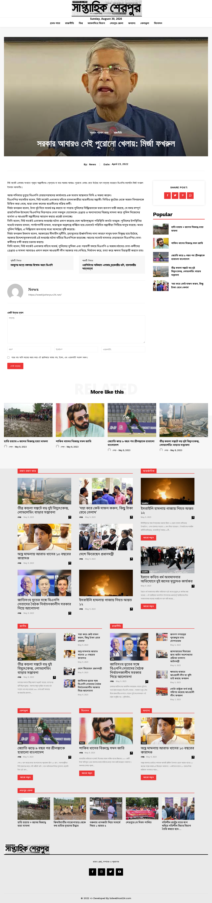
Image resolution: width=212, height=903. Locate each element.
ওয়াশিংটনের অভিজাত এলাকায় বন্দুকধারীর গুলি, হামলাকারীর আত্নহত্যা (109, 267)
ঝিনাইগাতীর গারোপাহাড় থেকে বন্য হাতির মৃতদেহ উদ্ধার (70, 824)
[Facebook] (167, 195)
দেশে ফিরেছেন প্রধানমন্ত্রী (96, 554)
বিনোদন (85, 710)
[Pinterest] (182, 195)
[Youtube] (119, 872)
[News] (15, 292)
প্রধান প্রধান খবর (99, 132)
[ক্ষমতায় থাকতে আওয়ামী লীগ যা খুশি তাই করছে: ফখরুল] (162, 674)
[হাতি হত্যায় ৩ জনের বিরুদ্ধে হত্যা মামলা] (160, 229)
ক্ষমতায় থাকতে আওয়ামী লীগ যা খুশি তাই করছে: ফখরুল (180, 675)
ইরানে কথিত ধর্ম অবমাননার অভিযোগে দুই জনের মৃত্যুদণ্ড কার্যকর (167, 579)
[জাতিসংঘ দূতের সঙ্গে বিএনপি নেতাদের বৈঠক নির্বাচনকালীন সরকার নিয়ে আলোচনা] (44, 583)
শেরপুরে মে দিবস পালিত (139, 822)
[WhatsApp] (190, 195)
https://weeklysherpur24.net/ (44, 294)
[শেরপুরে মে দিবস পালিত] (142, 808)
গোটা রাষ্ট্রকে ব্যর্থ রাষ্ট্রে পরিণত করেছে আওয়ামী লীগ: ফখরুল (182, 692)
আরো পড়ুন (148, 537)
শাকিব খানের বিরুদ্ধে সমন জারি (187, 243)
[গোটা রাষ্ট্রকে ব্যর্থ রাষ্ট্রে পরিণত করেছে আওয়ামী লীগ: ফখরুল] (162, 692)
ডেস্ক (11, 447)
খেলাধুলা (24, 710)
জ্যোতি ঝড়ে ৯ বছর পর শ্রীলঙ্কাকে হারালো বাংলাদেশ (131, 443)
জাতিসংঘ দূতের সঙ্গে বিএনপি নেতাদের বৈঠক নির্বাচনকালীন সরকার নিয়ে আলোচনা (44, 604)
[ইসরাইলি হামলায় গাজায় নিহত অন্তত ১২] (106, 583)
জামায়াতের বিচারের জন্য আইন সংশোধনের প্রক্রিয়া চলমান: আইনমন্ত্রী (181, 656)
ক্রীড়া (20, 743)
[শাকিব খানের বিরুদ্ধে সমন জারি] (160, 243)
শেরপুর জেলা (26, 790)
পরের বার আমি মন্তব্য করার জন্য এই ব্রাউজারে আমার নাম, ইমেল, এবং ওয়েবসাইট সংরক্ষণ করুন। (49, 357)
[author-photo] (6, 447)
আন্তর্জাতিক (145, 503)
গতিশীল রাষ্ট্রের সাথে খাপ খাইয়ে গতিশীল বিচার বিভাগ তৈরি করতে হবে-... (176, 826)
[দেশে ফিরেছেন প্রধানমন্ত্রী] (106, 537)
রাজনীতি (118, 132)
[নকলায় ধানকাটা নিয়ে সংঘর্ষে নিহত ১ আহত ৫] (106, 808)
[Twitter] (175, 195)
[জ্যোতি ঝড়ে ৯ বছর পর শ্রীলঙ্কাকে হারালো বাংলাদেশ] (160, 257)
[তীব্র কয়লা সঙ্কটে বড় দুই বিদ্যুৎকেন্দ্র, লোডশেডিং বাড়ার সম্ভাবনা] (160, 271)
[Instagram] (101, 872)
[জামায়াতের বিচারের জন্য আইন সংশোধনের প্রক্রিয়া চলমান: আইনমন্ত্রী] (162, 654)
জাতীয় (23, 626)
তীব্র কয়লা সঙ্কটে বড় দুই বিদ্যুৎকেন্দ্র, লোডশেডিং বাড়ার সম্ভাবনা (186, 272)
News (92, 164)
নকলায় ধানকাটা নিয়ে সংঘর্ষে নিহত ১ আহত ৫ (105, 824)
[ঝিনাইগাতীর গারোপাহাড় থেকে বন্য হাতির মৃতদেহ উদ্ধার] (70, 808)
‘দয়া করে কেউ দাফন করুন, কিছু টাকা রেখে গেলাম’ (106, 510)
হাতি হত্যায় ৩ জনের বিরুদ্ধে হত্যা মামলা (26, 441)
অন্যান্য (146, 710)
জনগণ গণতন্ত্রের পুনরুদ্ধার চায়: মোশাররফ (178, 638)
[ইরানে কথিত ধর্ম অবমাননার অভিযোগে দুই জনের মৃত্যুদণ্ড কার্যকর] (167, 559)
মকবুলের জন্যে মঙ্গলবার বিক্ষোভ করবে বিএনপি (32, 265)
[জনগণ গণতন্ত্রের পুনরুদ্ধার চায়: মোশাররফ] (162, 637)
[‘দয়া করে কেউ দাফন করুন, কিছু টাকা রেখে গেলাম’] (160, 285)
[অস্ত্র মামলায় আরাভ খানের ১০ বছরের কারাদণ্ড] (44, 537)
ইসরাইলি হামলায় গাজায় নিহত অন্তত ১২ (105, 602)
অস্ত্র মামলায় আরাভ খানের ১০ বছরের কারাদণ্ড (44, 556)
